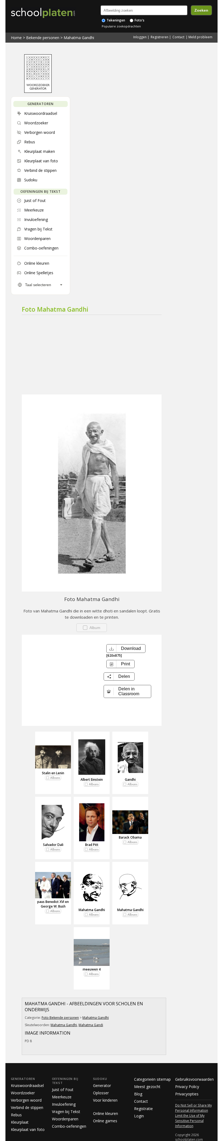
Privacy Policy (187, 1086)
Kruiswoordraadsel (27, 1085)
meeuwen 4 (92, 969)
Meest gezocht (147, 1086)
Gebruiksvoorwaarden (194, 1079)
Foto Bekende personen (60, 1017)
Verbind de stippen (27, 1107)
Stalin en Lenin (53, 773)
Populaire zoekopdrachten (121, 26)
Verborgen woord (26, 1100)
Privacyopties (187, 1093)
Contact (178, 37)
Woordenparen (65, 1118)
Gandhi (130, 779)
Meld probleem (200, 37)
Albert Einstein (91, 779)
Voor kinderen (105, 1100)
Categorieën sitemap (152, 1079)
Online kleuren (105, 1113)
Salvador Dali (53, 844)
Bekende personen (42, 37)
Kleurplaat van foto (28, 1129)
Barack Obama (130, 837)
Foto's (139, 20)
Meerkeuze (62, 1096)
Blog (138, 1093)
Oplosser (101, 1092)
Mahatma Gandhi (79, 37)
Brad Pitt (91, 844)
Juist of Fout (62, 1089)
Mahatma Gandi (91, 1025)
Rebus (16, 1114)
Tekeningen (115, 20)
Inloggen (140, 37)
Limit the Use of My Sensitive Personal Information (190, 1120)
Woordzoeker (23, 1092)
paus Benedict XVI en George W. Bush (53, 904)
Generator (102, 1085)
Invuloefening (64, 1104)
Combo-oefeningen (69, 1126)
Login (139, 1115)
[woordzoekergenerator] (38, 91)
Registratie (143, 1108)
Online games (105, 1120)
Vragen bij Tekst (66, 1111)
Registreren (159, 37)
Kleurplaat (20, 1122)
